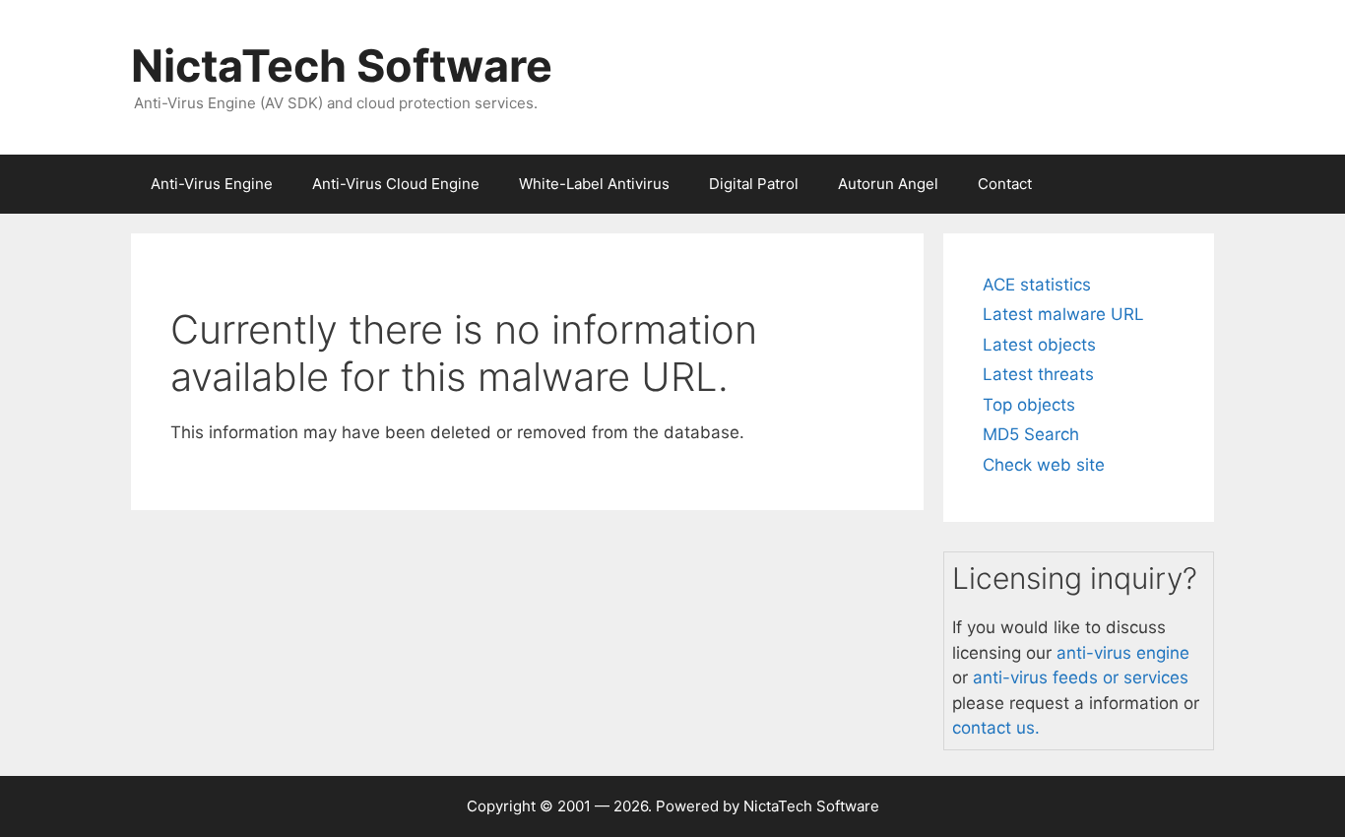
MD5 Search (1031, 434)
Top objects (1029, 405)
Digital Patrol (754, 183)
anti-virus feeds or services (1080, 677)
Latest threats (1038, 374)
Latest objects (1039, 344)
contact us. (996, 728)
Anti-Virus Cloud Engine (396, 183)
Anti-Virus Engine (212, 183)
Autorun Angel (888, 183)
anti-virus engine (1123, 653)
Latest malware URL (1063, 314)
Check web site (1044, 465)
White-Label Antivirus (594, 183)
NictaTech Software (341, 65)
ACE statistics (1037, 284)
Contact (1005, 183)
